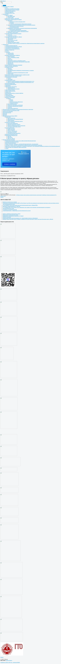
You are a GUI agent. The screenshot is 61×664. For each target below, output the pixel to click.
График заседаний (11, 128)
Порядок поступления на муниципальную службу (18, 72)
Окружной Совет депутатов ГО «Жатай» (13, 36)
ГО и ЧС (7, 50)
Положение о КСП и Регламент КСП (17, 21)
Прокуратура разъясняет (8, 111)
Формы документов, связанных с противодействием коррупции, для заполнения (21, 144)
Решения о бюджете (14, 102)
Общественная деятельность (11, 86)
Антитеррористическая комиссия (12, 47)
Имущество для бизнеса (10, 122)
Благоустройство (11, 56)
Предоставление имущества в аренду (15, 121)
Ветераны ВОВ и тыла (9, 13)
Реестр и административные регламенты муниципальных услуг (21, 82)
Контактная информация (13, 123)
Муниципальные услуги (10, 80)
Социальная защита (9, 95)
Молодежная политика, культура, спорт (13, 75)
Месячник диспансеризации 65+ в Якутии (11, 206)
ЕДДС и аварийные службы (13, 57)
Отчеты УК (10, 59)
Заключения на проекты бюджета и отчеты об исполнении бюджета (21, 24)
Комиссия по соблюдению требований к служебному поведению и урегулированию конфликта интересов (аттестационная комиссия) (32, 146)
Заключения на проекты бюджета (17, 26)
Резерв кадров (10, 73)
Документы (10, 20)
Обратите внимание (7, 217)
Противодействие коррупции (9, 139)
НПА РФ (9, 136)
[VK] (7, 254)
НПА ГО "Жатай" (11, 138)
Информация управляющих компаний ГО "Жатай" (13, 215)
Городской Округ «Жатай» (8, 6)
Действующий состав (12, 37)
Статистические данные (10, 96)
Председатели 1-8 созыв (12, 40)
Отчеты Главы (10, 17)
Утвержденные (11, 54)
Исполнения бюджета (14, 27)
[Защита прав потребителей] (8, 409)
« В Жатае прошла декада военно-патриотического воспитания (29, 194)
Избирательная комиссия (10, 10)
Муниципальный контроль (10, 84)
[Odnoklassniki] (7, 270)
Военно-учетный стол (9, 49)
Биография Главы (11, 16)
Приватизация (10, 63)
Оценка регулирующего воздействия (15, 105)
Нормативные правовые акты (11, 135)
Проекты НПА (11, 53)
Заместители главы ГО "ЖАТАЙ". (12, 18)
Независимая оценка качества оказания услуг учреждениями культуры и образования (20, 218)
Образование (8, 85)
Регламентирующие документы (14, 133)
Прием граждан (11, 41)
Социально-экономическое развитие (15, 106)
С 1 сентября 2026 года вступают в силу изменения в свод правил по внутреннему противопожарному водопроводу (26, 207)
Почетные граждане (9, 12)
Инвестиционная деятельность (11, 66)
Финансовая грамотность (13, 108)
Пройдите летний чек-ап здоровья (10, 201)
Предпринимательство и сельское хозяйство (14, 93)
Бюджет (9, 98)
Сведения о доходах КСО (13, 32)
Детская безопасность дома (8, 208)
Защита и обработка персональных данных (11, 213)
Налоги (11, 99)
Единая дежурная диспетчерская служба (11, 110)
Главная (4, 5)
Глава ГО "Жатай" (9, 15)
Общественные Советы (10, 89)
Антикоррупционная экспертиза (11, 141)
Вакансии (10, 68)
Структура (10, 34)
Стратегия (10, 107)
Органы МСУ (5, 14)
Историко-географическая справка (12, 8)
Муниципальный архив (10, 83)
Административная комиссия (11, 45)
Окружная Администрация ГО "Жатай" (13, 33)
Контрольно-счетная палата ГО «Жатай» (13, 19)
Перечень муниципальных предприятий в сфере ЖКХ (19, 61)
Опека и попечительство (10, 91)
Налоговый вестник (7, 112)
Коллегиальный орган (9, 127)
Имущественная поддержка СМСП (10, 115)
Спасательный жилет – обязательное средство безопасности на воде (17, 210)
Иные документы (11, 129)
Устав (6, 7)
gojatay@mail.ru (9, 660)
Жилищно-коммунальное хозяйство (12, 55)
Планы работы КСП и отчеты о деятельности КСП (18, 31)
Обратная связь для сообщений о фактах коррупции (15, 147)
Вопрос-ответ (8, 116)
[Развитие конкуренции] (9, 485)
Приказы (12, 22)
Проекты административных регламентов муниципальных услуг (21, 81)
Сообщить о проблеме (9, 164)
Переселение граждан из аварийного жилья (16, 60)
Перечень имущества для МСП (14, 124)
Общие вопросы (11, 120)
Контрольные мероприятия (15, 29)
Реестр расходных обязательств (16, 101)
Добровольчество (11, 87)
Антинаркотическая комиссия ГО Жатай (13, 46)
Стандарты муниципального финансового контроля (20, 23)
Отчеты (9, 78)
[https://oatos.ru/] (10, 560)
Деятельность (10, 39)
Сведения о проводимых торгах (14, 126)
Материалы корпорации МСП (11, 134)
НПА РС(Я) (10, 137)
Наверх (1, 197)
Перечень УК (10, 62)
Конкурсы (5, 113)
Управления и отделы (12, 35)
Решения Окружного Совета (13, 42)
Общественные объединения (13, 88)
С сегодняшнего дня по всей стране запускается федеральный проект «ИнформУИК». (20, 205)
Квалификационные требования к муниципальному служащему (21, 70)
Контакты (10, 71)
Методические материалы (10, 142)
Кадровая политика (9, 67)
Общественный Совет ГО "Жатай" (12, 9)
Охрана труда (8, 92)
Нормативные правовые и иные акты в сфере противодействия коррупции (20, 140)
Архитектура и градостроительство (12, 48)
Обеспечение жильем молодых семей (10, 214)
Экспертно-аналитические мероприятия (18, 30)
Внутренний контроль (12, 103)
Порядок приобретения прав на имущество (16, 125)
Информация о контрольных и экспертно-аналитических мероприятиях (22, 28)
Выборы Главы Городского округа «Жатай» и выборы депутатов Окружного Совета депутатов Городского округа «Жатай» (28, 219)
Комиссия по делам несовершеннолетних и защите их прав (17, 74)
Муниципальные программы (11, 76)
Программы (10, 79)
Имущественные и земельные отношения (13, 65)
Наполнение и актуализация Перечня (15, 119)
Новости (9, 58)
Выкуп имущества (11, 118)
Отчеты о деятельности (12, 131)
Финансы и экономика (9, 97)
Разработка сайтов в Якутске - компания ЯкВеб (10, 662)
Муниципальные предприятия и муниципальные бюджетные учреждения (18, 109)
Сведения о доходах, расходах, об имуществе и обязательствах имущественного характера (26, 43)
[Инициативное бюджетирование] (8, 428)
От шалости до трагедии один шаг (10, 209)
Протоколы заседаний (12, 132)
